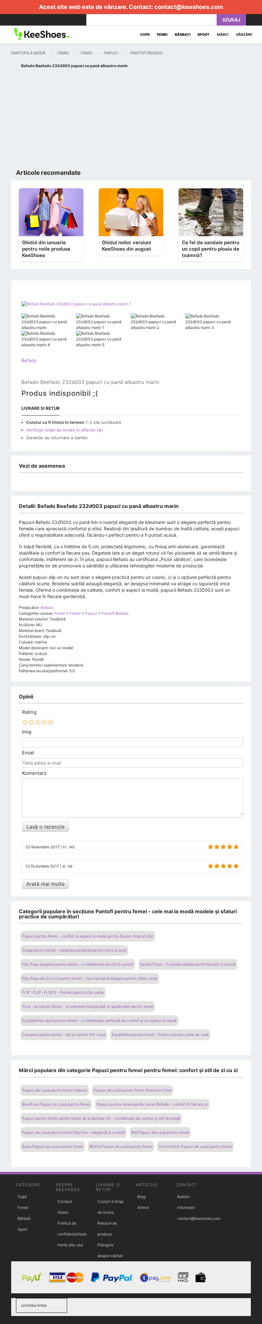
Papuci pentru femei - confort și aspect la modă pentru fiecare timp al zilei (87, 936)
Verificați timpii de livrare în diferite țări (64, 429)
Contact (65, 1201)
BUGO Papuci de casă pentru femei (120, 1146)
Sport (22, 1229)
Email (28, 753)
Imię (27, 732)
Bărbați (24, 1218)
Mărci (222, 34)
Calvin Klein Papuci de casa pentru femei (195, 1146)
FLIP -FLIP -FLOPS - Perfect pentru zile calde (63, 992)
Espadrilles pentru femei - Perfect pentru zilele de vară (160, 1034)
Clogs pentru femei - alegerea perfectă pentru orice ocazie (74, 950)
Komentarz (34, 773)
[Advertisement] (131, 120)
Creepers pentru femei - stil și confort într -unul (63, 1034)
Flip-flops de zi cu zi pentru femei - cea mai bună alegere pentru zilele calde (90, 978)
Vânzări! (244, 34)
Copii (22, 1196)
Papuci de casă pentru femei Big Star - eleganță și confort (73, 1132)
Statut (63, 1212)
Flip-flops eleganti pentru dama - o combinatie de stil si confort (78, 964)
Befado (28, 360)
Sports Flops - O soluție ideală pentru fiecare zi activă (187, 964)
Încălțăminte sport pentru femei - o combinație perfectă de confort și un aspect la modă (99, 1020)
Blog (141, 1196)
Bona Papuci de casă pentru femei (52, 1146)
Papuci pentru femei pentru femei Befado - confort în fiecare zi (152, 1104)
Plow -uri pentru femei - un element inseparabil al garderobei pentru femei (87, 1006)
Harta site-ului (70, 1244)
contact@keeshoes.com (188, 7)
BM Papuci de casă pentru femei (160, 1132)
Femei (23, 1207)
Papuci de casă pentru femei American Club (133, 1090)
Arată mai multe (45, 884)
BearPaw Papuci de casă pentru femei (56, 1104)
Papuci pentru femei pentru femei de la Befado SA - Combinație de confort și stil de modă (101, 1118)
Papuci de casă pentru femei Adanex (54, 1090)
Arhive (143, 1207)
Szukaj (231, 19)
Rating (29, 712)
